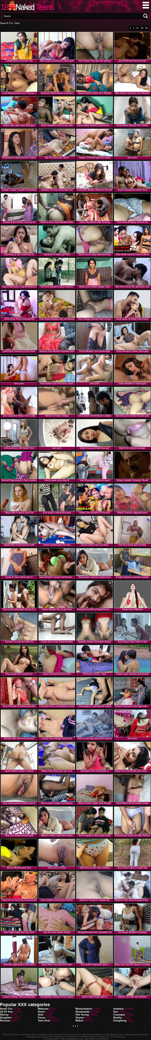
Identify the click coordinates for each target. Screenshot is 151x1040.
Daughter (6, 1017)
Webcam (43, 1008)
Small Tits (6, 1008)
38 (142, 28)
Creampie (119, 1014)
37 (137, 28)
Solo (40, 1014)
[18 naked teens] (27, 10)
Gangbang (120, 1020)
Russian (5, 1020)
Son (115, 1011)
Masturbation (84, 1008)
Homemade (82, 1011)
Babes (79, 1020)
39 (146, 28)
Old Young (82, 1014)
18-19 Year (6, 1011)
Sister (41, 1011)
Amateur (118, 1008)
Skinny (4, 1014)
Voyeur (80, 1017)
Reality (117, 1017)
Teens (41, 1017)
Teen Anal (44, 1020)
